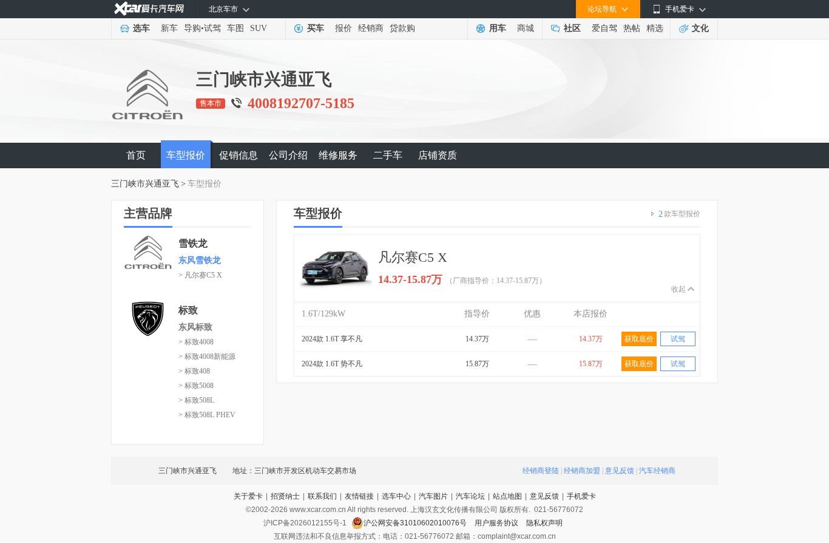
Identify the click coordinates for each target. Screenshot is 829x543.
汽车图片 (433, 496)
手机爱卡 (581, 496)
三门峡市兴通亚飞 (145, 183)
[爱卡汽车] (149, 9)
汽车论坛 (470, 496)
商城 (525, 28)
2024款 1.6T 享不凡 (332, 339)
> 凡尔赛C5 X (200, 275)
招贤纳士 (285, 496)
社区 (572, 28)
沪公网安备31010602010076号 (416, 523)
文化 (700, 28)
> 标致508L (196, 400)
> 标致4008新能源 (206, 356)
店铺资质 (437, 155)
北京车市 (223, 9)
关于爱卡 (248, 496)
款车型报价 (679, 214)
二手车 (387, 155)
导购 (192, 28)
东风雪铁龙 (199, 260)
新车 (169, 28)
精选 (654, 28)
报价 (343, 28)
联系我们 (322, 496)
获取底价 (639, 339)
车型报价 (185, 155)
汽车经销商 (657, 470)
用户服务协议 (497, 523)
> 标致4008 (196, 342)
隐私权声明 (544, 523)
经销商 (371, 28)
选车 (141, 28)
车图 (235, 28)
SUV (258, 28)
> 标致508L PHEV (206, 415)
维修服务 (338, 155)
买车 (315, 28)
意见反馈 (619, 470)
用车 (497, 28)
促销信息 (238, 155)
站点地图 (507, 496)
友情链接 (359, 496)
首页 (136, 155)
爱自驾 (604, 28)
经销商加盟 (582, 470)
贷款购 (402, 28)
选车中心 (396, 496)
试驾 (212, 28)
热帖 (631, 28)
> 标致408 (194, 371)
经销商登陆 (541, 470)
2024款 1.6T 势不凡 (332, 364)
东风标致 (195, 327)
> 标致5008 (196, 385)
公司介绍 (288, 155)
